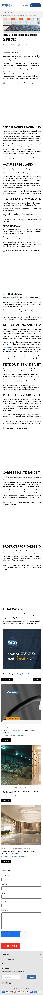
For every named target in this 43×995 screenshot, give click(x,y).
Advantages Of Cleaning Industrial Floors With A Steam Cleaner (20, 852)
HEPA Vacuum (6, 735)
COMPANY (5, 954)
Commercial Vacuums (18, 735)
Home (4, 13)
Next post (37, 679)
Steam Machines (7, 856)
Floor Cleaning (7, 796)
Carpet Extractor (23, 674)
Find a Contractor (26, 5)
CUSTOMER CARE (8, 959)
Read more (6, 740)
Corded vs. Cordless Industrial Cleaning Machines (19, 731)
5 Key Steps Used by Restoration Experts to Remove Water (20, 792)
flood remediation (28, 796)
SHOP (4, 964)
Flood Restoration (17, 796)
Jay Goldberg (21, 45)
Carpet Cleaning (34, 674)
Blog (10, 13)
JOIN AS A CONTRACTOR (35, 5)
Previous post (7, 679)
